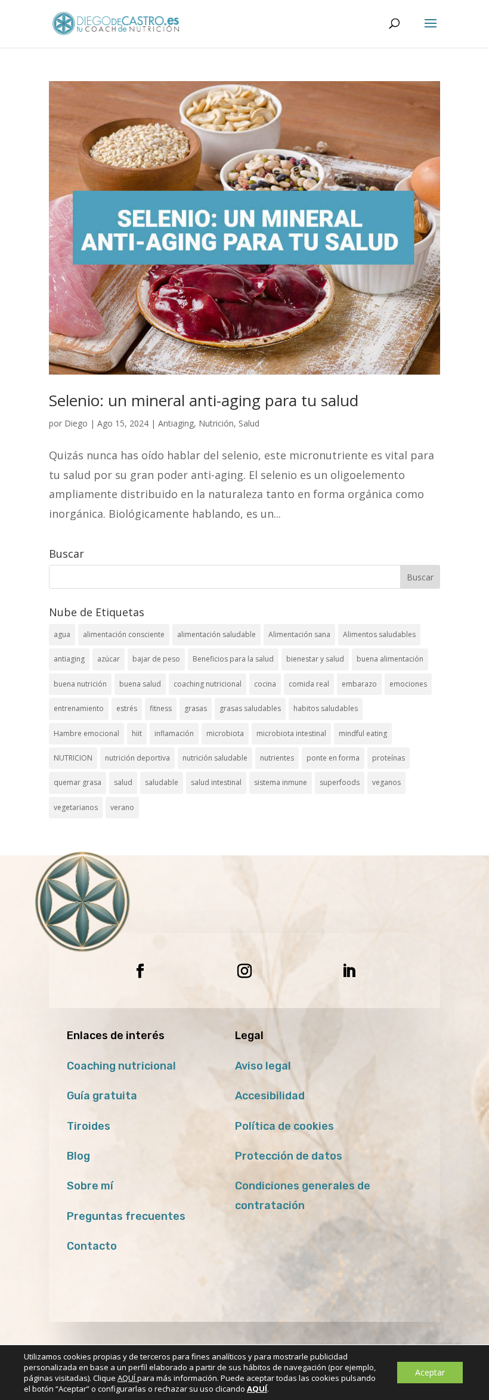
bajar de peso (156, 659)
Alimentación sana (299, 634)
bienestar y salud (315, 659)
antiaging (69, 659)
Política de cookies (284, 1126)
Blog (78, 1156)
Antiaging (176, 423)
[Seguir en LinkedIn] (349, 971)
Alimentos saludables (379, 634)
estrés (126, 708)
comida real (309, 684)
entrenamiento (79, 708)
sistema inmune (280, 782)
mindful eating (363, 733)
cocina (265, 684)
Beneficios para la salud (233, 659)
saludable (161, 782)
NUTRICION (73, 758)
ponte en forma (333, 758)
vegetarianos (76, 807)
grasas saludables (250, 708)
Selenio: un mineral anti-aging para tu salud (203, 400)
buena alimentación (390, 659)
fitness (161, 708)
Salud (249, 423)
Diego (76, 423)
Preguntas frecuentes (126, 1216)
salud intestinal (216, 782)
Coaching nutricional (121, 1066)
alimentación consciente (124, 634)
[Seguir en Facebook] (140, 971)
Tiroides (88, 1126)
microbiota (225, 733)
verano (122, 807)
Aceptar (430, 1372)
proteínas (388, 758)
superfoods (340, 782)
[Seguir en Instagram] (244, 971)
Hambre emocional (86, 733)
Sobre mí (90, 1185)
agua (62, 634)
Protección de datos (288, 1156)
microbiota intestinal (291, 733)
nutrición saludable (214, 758)
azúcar (108, 659)
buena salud (140, 684)
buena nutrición (80, 684)
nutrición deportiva (137, 758)
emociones (408, 684)
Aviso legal (263, 1066)
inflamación (174, 733)
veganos (386, 782)
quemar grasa (77, 782)
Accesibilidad (270, 1095)
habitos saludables (325, 708)
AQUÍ (127, 1378)
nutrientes (277, 758)
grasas (195, 708)
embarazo (359, 684)
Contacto (92, 1246)
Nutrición (216, 423)
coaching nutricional (208, 684)
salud (123, 782)
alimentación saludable (216, 634)
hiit (137, 733)
